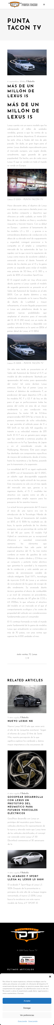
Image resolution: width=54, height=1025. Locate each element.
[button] (50, 976)
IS (30, 654)
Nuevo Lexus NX (20, 721)
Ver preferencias (27, 1015)
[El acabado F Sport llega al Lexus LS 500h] (27, 859)
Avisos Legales (22, 1021)
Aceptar (27, 1001)
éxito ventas (22, 654)
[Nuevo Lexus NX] (27, 699)
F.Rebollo (30, 82)
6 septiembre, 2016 (15, 82)
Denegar (27, 1008)
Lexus (34, 654)
